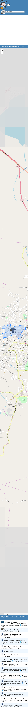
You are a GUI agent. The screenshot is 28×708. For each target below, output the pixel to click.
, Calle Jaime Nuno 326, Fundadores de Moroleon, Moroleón (11, 647)
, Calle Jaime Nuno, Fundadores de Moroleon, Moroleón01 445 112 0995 (14, 677)
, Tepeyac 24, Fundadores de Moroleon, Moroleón (12, 630)
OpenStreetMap (15, 614)
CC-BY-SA (26, 614)
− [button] (2, 53)
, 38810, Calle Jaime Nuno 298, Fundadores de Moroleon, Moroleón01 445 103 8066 (14, 683)
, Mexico (8, 651)
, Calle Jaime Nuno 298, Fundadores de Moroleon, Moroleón (14, 665)
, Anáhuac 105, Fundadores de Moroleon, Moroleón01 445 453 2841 (13, 689)
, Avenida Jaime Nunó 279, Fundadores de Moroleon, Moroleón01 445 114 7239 (14, 642)
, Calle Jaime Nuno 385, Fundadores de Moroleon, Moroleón (13, 636)
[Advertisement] (14, 30)
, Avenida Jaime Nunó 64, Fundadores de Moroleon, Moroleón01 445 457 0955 (14, 670)
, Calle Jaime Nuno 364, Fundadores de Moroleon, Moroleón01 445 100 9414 (14, 700)
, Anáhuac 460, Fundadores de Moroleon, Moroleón (13, 705)
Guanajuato (21, 46)
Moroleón (14, 46)
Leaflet (6, 614)
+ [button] (2, 50)
